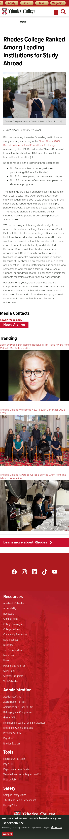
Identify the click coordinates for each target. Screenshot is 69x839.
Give (42, 3)
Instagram (24, 572)
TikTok (44, 572)
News (6, 660)
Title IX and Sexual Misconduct (19, 800)
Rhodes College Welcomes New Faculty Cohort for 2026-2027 (33, 411)
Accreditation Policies (14, 702)
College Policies (11, 629)
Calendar (56, 12)
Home (23, 22)
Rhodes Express (11, 743)
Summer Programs (13, 676)
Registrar (8, 738)
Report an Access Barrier (16, 769)
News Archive (14, 325)
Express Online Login (14, 759)
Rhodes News (24, 11)
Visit (27, 3)
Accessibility (9, 608)
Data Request (10, 639)
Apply (11, 3)
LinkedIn (34, 572)
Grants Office (10, 717)
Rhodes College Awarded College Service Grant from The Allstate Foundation (33, 476)
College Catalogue (13, 624)
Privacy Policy (10, 779)
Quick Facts (9, 671)
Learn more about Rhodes (25, 542)
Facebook (14, 572)
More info (56, 827)
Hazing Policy (10, 805)
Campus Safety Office (14, 795)
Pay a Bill (8, 764)
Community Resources (15, 634)
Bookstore (8, 613)
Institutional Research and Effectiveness (24, 722)
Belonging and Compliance (17, 712)
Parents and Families (14, 666)
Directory (8, 645)
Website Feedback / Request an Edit (22, 774)
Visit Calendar (10, 681)
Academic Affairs (12, 696)
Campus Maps (11, 619)
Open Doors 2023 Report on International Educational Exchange (31, 143)
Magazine (58, 3)
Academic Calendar (13, 603)
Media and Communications (18, 728)
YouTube (54, 572)
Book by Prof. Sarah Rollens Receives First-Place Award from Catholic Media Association (34, 346)
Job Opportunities (12, 650)
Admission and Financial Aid (18, 707)
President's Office (12, 733)
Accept (7, 834)
